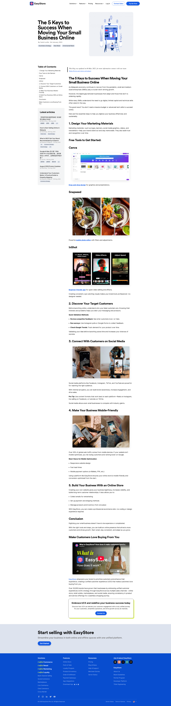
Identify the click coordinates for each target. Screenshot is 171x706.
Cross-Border (42, 692)
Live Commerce (43, 685)
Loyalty (44, 672)
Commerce (45, 662)
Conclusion (42, 99)
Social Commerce (44, 679)
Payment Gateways (69, 678)
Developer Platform (120, 681)
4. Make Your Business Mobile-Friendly (48, 91)
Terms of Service (120, 701)
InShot (41, 81)
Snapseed (42, 78)
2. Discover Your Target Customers (50, 84)
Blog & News (92, 665)
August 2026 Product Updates (50, 166)
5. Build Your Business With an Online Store (50, 96)
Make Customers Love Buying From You (50, 103)
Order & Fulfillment (69, 675)
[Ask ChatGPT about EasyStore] (115, 662)
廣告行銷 (54, 161)
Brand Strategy (51, 134)
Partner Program (119, 678)
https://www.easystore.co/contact (80, 71)
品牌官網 (48, 161)
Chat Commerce (43, 688)
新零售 (47, 123)
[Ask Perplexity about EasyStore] (127, 662)
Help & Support (93, 668)
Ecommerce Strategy (45, 45)
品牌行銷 (42, 161)
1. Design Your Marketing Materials (50, 70)
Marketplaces (42, 682)
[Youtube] (54, 697)
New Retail (57, 45)
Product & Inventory (69, 671)
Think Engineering (120, 684)
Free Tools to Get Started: (47, 73)
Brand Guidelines (119, 675)
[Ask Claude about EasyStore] (119, 662)
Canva (41, 76)
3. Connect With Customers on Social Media (50, 87)
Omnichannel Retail (68, 45)
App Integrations (68, 681)
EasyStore (72, 579)
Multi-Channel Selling (45, 676)
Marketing (45, 669)
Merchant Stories (94, 671)
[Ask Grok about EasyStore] (131, 662)
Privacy (129, 701)
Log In (108, 3)
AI (41, 144)
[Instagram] (43, 697)
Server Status (92, 675)
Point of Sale (67, 665)
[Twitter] (51, 697)
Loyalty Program (68, 668)
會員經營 (42, 123)
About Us (117, 671)
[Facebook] (39, 697)
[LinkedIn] (47, 697)
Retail (43, 665)
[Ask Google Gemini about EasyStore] (123, 662)
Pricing (90, 3)
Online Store (43, 134)
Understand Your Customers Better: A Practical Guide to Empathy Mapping (49, 175)
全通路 (52, 123)
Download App (68, 684)
